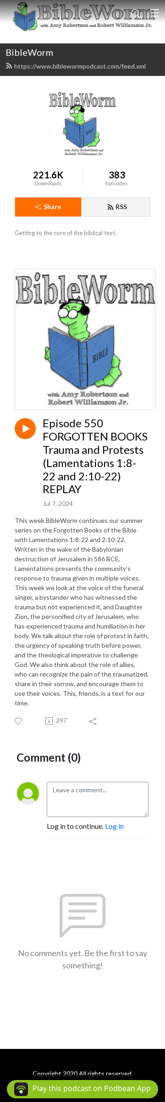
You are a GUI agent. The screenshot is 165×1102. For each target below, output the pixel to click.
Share (52, 206)
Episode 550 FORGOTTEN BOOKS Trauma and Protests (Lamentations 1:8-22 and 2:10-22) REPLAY (95, 456)
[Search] (135, 13)
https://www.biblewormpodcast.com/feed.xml (80, 66)
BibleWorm (29, 52)
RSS (121, 206)
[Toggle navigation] (154, 13)
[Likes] (19, 721)
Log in (114, 826)
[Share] (93, 721)
